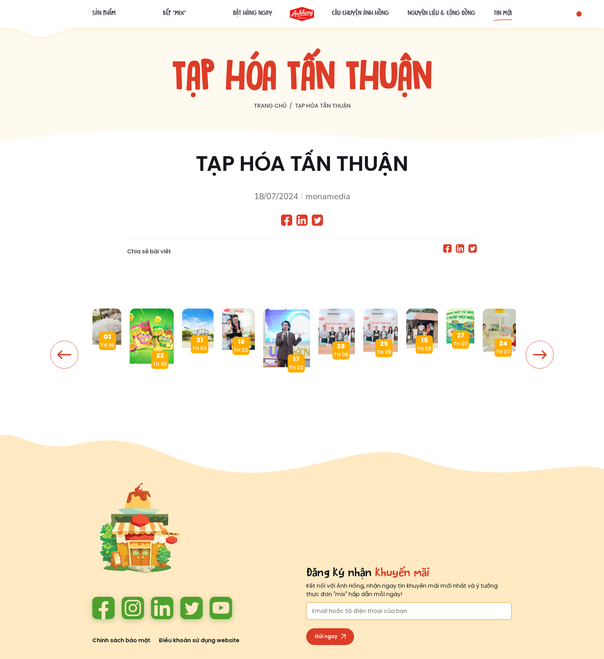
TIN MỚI (503, 14)
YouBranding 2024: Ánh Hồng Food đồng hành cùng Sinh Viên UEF (286, 384)
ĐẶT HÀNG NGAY (252, 14)
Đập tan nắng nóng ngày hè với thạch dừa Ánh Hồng (460, 361)
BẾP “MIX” (174, 14)
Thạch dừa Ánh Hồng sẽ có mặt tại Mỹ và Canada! (336, 371)
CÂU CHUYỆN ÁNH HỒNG (360, 14)
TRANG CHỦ (270, 106)
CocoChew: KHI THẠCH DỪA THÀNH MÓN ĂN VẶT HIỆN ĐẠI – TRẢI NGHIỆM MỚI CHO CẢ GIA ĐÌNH (151, 381)
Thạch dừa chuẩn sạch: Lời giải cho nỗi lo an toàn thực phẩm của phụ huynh (107, 362)
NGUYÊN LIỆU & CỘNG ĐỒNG (441, 14)
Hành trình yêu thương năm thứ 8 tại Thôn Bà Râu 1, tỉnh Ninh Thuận (422, 366)
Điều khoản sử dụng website (199, 641)
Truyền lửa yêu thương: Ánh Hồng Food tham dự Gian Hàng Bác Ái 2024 (238, 367)
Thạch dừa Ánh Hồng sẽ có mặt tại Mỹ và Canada (380, 369)
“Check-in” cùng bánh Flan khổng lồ (499, 369)
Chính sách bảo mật (121, 641)
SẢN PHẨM (104, 14)
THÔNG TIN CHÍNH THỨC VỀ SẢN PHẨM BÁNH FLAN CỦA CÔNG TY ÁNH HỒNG (198, 365)
